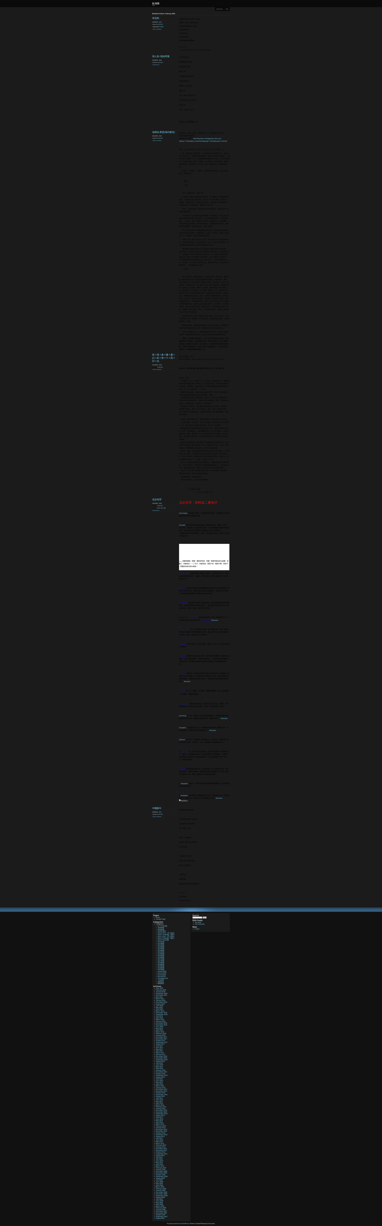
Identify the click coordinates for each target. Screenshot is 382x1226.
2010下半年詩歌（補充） (166, 935)
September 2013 (162, 1114)
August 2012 (160, 1136)
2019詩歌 (161, 966)
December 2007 (161, 1211)
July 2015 (159, 1079)
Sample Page (219, 9)
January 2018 (160, 1035)
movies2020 (162, 971)
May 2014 (159, 1101)
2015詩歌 (161, 952)
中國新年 (156, 808)
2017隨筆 (161, 961)
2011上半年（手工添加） (166, 936)
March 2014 (160, 1105)
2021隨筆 (161, 969)
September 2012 (162, 1134)
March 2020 (160, 1011)
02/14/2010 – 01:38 (157, 60)
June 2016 (159, 1065)
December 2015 (161, 1072)
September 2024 (162, 993)
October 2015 (160, 1074)
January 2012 (160, 1147)
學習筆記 (161, 982)
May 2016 (159, 1067)
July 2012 (159, 1138)
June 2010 (159, 1161)
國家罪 (158, 26)
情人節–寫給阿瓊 (160, 56)
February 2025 (161, 990)
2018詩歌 (161, 962)
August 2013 (160, 1115)
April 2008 (159, 1204)
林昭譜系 (161, 983)
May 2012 (159, 1141)
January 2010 (160, 1169)
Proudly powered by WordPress (178, 1223)
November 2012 (161, 1131)
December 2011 (161, 1148)
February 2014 (161, 1107)
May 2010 (159, 1162)
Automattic (211, 1223)
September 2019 (162, 1014)
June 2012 (159, 1140)
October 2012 (160, 1133)
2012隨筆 (161, 943)
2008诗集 (161, 928)
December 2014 (161, 1089)
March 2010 (160, 1166)
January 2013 (160, 1128)
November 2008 (161, 1194)
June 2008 (159, 1201)
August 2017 (160, 1044)
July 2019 (159, 1016)
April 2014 (159, 1103)
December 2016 (161, 1056)
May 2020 (159, 1007)
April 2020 (159, 1009)
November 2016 (161, 1058)
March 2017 (160, 1053)
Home (227, 9)
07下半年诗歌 (162, 926)
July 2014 (159, 1098)
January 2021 (160, 1000)
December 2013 (161, 1110)
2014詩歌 (161, 948)
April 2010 (159, 1164)
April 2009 (159, 1185)
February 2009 (161, 1189)
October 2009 (160, 1175)
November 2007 (161, 1213)
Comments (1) (155, 64)
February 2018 (161, 1033)
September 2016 (162, 1060)
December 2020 (161, 1002)
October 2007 (160, 1215)
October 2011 (160, 1152)
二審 (157, 508)
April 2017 (159, 1051)
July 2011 (159, 1157)
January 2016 (160, 1070)
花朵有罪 (156, 499)
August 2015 (160, 1077)
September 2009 (162, 1176)
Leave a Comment (156, 29)
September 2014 (162, 1094)
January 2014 (160, 1108)
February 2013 (161, 1126)
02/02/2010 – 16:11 (157, 812)
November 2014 (161, 1091)
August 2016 (160, 1061)
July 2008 (159, 1199)
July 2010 (159, 1159)
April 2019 (159, 1018)
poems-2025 (162, 973)
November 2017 (161, 1039)
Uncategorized (163, 978)
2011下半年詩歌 (163, 940)
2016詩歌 (161, 955)
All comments (200, 924)
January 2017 (160, 1054)
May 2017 (159, 1049)
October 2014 (160, 1093)
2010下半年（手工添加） (166, 933)
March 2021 (160, 999)
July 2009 (159, 1180)
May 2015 (159, 1082)
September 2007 (162, 1216)
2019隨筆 (161, 968)
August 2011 (160, 1155)
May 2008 (159, 1202)
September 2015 (162, 1075)
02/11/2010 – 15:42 (157, 364)
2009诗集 (161, 929)
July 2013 (159, 1117)
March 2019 (160, 1019)
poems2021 (162, 976)
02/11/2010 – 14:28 (157, 503)
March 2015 (160, 1086)
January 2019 (160, 1021)
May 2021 (159, 997)
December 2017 (161, 1037)
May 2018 (159, 1028)
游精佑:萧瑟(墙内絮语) (163, 132)
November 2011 (161, 1150)
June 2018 (159, 1026)
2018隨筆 (161, 964)
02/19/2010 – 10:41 (157, 22)
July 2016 (159, 1063)
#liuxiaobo (214, 620)
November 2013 (161, 1112)
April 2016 (159, 1068)
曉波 (165, 508)
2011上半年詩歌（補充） (166, 938)
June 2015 (159, 1081)
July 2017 (159, 1046)
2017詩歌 (161, 959)
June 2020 (159, 1006)
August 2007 (160, 1218)
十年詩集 (161, 980)
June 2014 (159, 1100)
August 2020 (160, 1004)
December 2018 (161, 1023)
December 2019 (161, 1012)
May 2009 (159, 1183)
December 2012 (161, 1129)
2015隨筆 (161, 954)
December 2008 (161, 1192)
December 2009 (161, 1171)
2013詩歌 (161, 945)
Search (195, 915)
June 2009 (159, 1182)
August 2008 (160, 1197)
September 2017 (162, 1042)
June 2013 (159, 1119)
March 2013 (160, 1124)
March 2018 (160, 1032)
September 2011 (161, 1154)
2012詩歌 (161, 941)
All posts (198, 922)
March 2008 (160, 1206)
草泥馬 (155, 18)
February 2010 (161, 1168)
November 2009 (161, 1173)
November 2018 (161, 1025)
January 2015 (160, 1087)
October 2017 (160, 1040)
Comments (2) (155, 510)
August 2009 (160, 1178)
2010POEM (160, 24)
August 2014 (160, 1096)
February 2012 (161, 1145)
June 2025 (159, 988)
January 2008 (160, 1209)
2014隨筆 (161, 950)
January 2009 (160, 1190)
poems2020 (162, 975)
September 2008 (162, 1196)
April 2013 (159, 1122)
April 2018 (159, 1030)
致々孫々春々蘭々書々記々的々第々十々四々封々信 (163, 357)
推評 (162, 508)
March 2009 (160, 1187)
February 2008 (161, 1208)
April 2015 (159, 1084)
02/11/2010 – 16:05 (157, 136)
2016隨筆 (161, 957)
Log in (197, 929)
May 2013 (159, 1121)
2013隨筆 (161, 947)
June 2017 (159, 1047)
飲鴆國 (155, 3)
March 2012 (160, 1143)
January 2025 (160, 992)
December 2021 (161, 995)
